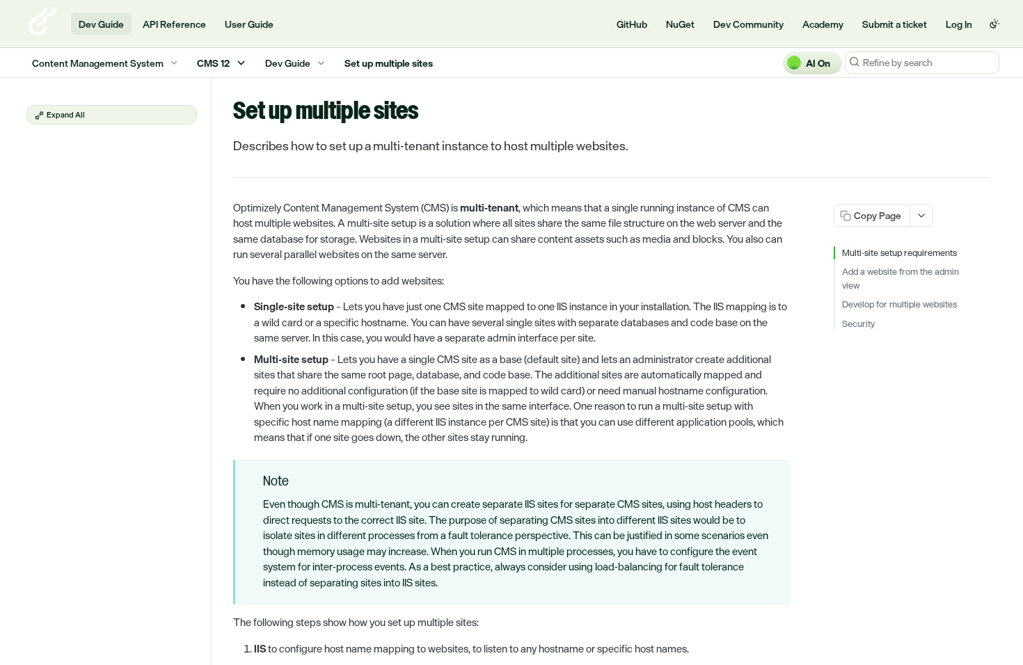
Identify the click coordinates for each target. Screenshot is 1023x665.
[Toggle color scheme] (994, 24)
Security (858, 324)
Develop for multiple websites (899, 305)
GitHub (632, 24)
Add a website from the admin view (900, 278)
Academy (822, 24)
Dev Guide (101, 24)
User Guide (249, 24)
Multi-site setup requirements (899, 253)
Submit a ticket (894, 24)
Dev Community (748, 24)
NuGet (680, 24)
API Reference (174, 24)
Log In (959, 24)
